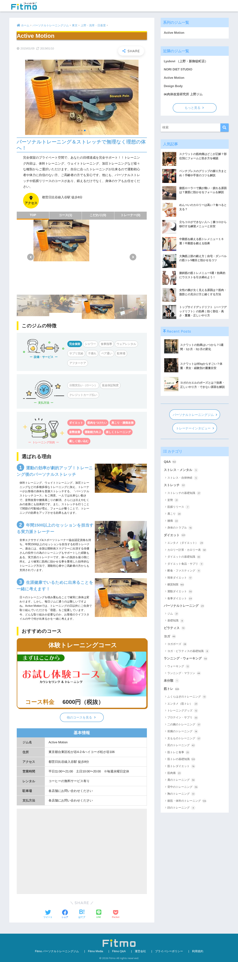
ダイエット (174, 535)
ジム (172, 613)
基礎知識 (175, 620)
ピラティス (174, 628)
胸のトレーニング (180, 793)
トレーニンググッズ (182, 710)
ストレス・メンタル (180, 470)
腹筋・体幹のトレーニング (186, 800)
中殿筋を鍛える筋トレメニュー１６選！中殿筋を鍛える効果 (201, 241)
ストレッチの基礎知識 (183, 492)
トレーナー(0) (130, 215)
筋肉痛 (174, 772)
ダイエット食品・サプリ (184, 563)
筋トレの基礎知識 (181, 759)
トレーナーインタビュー (193, 428)
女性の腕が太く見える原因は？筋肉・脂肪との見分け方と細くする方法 (203, 292)
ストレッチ (174, 485)
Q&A (170, 461)
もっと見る (192, 108)
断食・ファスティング (183, 570)
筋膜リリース (177, 506)
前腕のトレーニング (182, 731)
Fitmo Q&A (119, 951)
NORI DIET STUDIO (178, 69)
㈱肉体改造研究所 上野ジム (183, 94)
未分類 (170, 680)
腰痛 (172, 520)
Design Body (173, 86)
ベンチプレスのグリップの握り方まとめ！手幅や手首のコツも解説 (203, 173)
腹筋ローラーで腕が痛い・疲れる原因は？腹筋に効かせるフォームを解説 (203, 190)
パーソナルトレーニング (184, 605)
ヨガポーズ (176, 643)
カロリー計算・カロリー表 (186, 549)
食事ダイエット (179, 598)
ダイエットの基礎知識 (183, 556)
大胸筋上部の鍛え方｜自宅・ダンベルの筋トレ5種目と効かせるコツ (203, 258)
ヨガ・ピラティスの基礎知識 (187, 651)
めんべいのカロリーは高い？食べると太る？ (203, 207)
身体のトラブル (179, 527)
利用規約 (197, 951)
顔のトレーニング (180, 807)
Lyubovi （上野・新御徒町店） (186, 61)
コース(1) (65, 215)
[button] (30, 257)
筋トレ (171, 689)
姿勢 (172, 499)
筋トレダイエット (180, 766)
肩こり (174, 513)
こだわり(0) (98, 215)
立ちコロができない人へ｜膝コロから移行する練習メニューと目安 (203, 224)
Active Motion (174, 32)
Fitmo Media (95, 951)
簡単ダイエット (179, 577)
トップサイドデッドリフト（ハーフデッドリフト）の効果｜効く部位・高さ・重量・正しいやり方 (203, 311)
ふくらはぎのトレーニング (186, 696)
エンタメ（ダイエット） (185, 542)
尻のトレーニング (180, 745)
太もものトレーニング (183, 738)
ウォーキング (178, 666)
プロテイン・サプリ (182, 717)
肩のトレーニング (180, 779)
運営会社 (140, 951)
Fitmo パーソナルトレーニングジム (57, 951)
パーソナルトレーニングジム (193, 415)
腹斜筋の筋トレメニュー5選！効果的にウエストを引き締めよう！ (202, 275)
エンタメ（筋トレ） (182, 703)
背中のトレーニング (182, 786)
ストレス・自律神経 (182, 477)
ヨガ (169, 636)
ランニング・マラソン (183, 673)
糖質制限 (175, 584)
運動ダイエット (179, 591)
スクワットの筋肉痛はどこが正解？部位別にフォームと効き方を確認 (203, 156)
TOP (33, 215)
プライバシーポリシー (169, 951)
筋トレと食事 (178, 752)
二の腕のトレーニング (183, 724)
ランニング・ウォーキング (185, 658)
